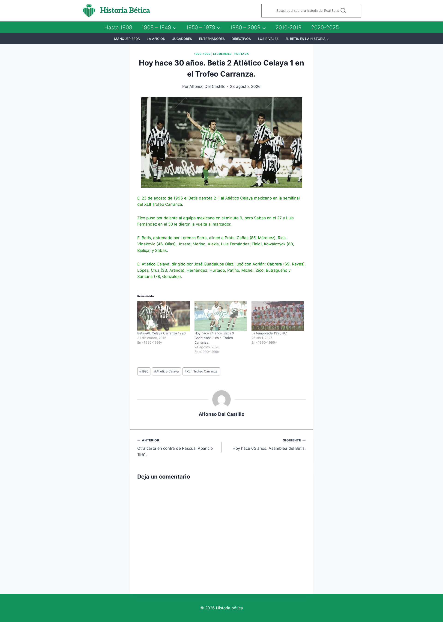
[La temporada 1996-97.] (277, 316)
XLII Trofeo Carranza (201, 371)
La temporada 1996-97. (269, 333)
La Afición (156, 39)
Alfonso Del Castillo (207, 86)
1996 (143, 371)
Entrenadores (212, 39)
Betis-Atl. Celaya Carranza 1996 (161, 333)
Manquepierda (127, 39)
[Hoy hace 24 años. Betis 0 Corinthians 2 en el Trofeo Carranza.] (221, 316)
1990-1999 (202, 54)
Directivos (241, 39)
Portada (241, 54)
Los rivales (268, 39)
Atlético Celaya (166, 371)
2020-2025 (325, 27)
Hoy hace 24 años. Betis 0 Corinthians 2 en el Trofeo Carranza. (214, 337)
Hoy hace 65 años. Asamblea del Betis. (269, 444)
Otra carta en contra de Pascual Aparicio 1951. (175, 447)
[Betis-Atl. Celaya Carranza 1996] (163, 316)
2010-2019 (288, 27)
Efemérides (222, 54)
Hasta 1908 (118, 27)
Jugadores (182, 39)
